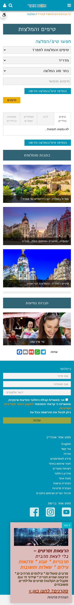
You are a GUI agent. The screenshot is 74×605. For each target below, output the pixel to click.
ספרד (48, 14)
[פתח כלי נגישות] (3, 15)
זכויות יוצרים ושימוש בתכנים (53, 493)
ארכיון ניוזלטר (62, 473)
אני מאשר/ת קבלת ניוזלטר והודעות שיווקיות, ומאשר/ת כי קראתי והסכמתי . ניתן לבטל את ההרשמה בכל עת (37, 406)
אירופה (56, 14)
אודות (67, 453)
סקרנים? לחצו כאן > (48, 591)
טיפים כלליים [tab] (62, 119)
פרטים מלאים (37, 343)
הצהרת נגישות (62, 483)
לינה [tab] (45, 117)
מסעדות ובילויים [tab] (11, 119)
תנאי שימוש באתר (60, 463)
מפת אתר (65, 478)
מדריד (40, 14)
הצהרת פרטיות (61, 488)
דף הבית (66, 14)
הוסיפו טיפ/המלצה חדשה (48, 90)
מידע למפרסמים (60, 458)
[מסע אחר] (37, 5)
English (66, 443)
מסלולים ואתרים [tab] (29, 119)
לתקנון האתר (25, 404)
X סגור (67, 525)
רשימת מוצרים (62, 468)
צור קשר (66, 448)
